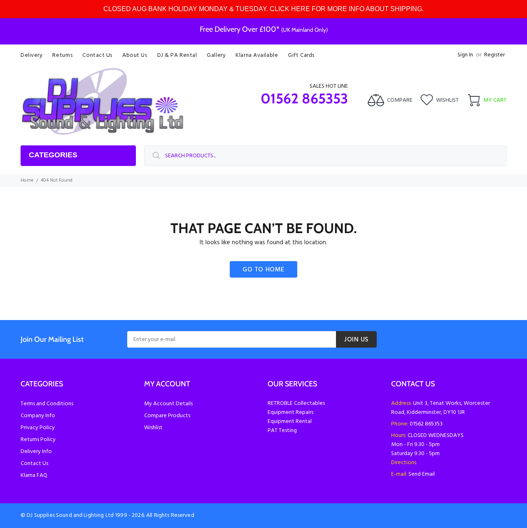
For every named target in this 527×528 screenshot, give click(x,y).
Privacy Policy (38, 427)
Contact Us (34, 463)
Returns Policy (38, 439)
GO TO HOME (263, 269)
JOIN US (356, 339)
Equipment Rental (290, 421)
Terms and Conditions (47, 404)
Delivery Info (36, 451)
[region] (263, 9)
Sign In (465, 55)
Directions (403, 462)
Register (494, 55)
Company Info (38, 416)
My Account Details (168, 404)
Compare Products (167, 416)
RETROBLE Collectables (296, 403)
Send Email (421, 474)
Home (27, 180)
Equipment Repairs (290, 412)
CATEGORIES (53, 155)
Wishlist (153, 427)
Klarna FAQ (34, 475)
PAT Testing (282, 430)
